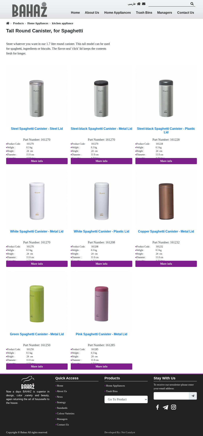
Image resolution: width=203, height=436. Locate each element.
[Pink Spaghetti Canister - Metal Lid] (101, 301)
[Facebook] (157, 406)
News (60, 396)
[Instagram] (173, 406)
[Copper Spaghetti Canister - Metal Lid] (166, 198)
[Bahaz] (29, 9)
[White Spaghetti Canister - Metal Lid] (37, 198)
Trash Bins (144, 12)
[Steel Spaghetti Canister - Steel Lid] (37, 96)
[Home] (139, 3)
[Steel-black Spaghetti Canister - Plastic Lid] (166, 96)
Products (18, 23)
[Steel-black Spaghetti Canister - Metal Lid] (101, 96)
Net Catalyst (128, 432)
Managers (164, 12)
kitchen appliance (62, 23)
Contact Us (185, 12)
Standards (62, 408)
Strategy (61, 402)
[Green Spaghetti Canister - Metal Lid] (37, 301)
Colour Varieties (65, 413)
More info (37, 161)
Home (75, 12)
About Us (92, 12)
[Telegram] (165, 406)
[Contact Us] (143, 3)
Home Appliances (117, 12)
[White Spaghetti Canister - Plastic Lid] (101, 198)
